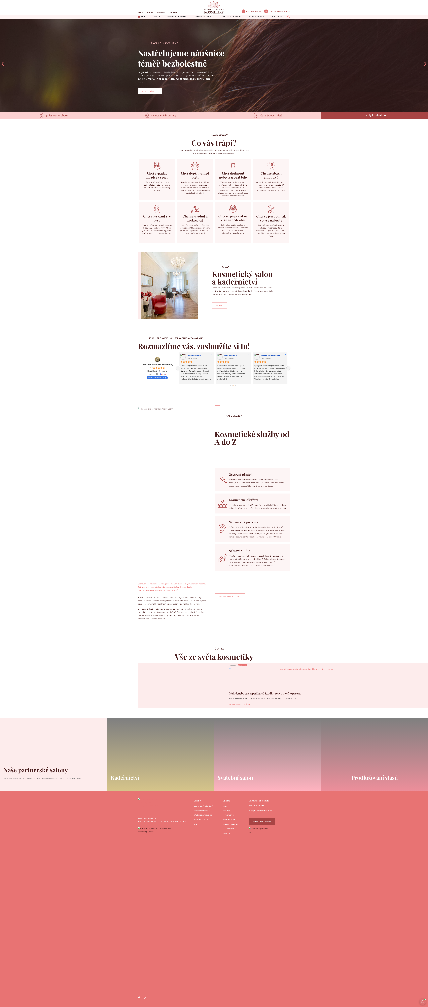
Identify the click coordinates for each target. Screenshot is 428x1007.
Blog (140, 12)
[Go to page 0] (230, 385)
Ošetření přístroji (202, 810)
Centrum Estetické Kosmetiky (157, 364)
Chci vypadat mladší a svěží (157, 175)
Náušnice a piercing (203, 815)
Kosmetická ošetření (243, 500)
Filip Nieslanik (267, 356)
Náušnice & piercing (243, 522)
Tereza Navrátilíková (233, 356)
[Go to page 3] (235, 385)
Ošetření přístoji (241, 474)
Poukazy (161, 12)
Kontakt (226, 833)
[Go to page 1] (232, 385)
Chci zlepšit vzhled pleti (195, 175)
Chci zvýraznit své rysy (157, 218)
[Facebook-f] (139, 998)
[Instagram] (144, 998)
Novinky (226, 810)
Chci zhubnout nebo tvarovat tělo (233, 175)
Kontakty (175, 12)
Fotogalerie (228, 815)
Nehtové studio (239, 551)
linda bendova (193, 356)
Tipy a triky (242, 665)
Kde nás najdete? (230, 824)
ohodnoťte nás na (156, 377)
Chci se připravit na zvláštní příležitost (233, 218)
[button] (2, 63)
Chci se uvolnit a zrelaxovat (195, 218)
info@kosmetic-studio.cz (279, 11)
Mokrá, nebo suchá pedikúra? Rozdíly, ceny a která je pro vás (265, 693)
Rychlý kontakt (372, 115)
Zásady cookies (229, 828)
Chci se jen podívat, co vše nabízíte (271, 218)
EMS (195, 824)
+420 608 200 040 (253, 11)
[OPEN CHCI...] (159, 17)
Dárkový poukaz (230, 819)
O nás (150, 12)
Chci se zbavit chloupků (271, 175)
